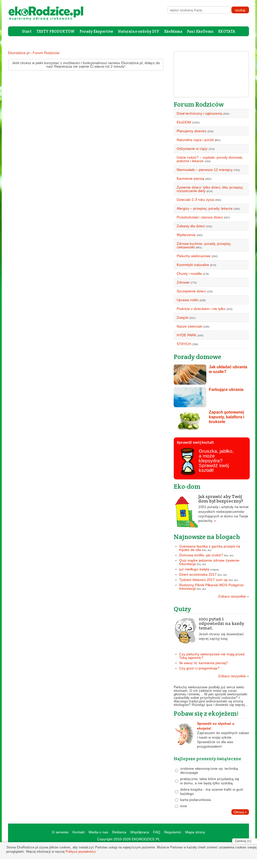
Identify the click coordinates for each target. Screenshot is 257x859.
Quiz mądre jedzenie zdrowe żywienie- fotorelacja (209, 562)
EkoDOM (184, 122)
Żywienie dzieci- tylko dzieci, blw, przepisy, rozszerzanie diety (210, 189)
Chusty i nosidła (189, 274)
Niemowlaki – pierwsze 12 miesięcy (205, 170)
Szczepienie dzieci (191, 291)
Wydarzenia (186, 235)
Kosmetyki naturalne (193, 265)
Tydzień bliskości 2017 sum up (203, 580)
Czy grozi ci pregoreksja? (199, 668)
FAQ (156, 832)
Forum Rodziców (46, 53)
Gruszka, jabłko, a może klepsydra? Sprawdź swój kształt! (216, 460)
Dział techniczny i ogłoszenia (199, 113)
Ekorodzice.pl (18, 53)
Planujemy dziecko (191, 131)
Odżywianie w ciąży (192, 149)
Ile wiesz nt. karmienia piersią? (203, 663)
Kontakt (79, 832)
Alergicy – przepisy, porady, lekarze (205, 208)
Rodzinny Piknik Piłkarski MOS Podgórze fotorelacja (211, 587)
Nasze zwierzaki (189, 326)
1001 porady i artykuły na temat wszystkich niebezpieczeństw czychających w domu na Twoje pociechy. (223, 508)
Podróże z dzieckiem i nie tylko (201, 309)
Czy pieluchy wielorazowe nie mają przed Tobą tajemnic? (211, 656)
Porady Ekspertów (96, 31)
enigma (214, 569)
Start (27, 31)
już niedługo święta (194, 569)
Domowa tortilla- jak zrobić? (201, 555)
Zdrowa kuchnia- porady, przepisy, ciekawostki (204, 245)
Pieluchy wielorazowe (194, 256)
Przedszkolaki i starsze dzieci (200, 217)
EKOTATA (226, 31)
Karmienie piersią (190, 178)
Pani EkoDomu (200, 31)
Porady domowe (197, 356)
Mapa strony (195, 832)
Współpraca (139, 832)
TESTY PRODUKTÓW (55, 31)
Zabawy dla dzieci (191, 226)
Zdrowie (183, 282)
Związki (182, 317)
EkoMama (173, 31)
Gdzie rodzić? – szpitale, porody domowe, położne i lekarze (210, 159)
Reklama (119, 832)
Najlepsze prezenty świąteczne (207, 758)
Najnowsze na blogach (207, 536)
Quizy (182, 609)
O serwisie (60, 832)
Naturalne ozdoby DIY (138, 31)
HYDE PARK (186, 335)
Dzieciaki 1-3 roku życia (195, 200)
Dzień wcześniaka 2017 (198, 574)
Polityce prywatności (81, 851)
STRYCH (184, 344)
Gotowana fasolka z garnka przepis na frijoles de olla (209, 548)
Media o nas (98, 832)
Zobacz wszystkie (233, 596)
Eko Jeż (206, 550)
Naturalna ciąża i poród (195, 140)
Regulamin (172, 832)
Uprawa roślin (188, 300)
